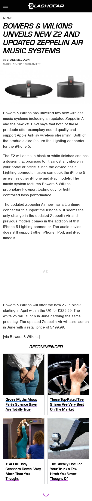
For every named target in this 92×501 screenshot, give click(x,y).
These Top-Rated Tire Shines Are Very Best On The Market (67, 404)
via (6, 336)
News (7, 18)
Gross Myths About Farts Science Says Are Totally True (21, 404)
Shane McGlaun (18, 59)
